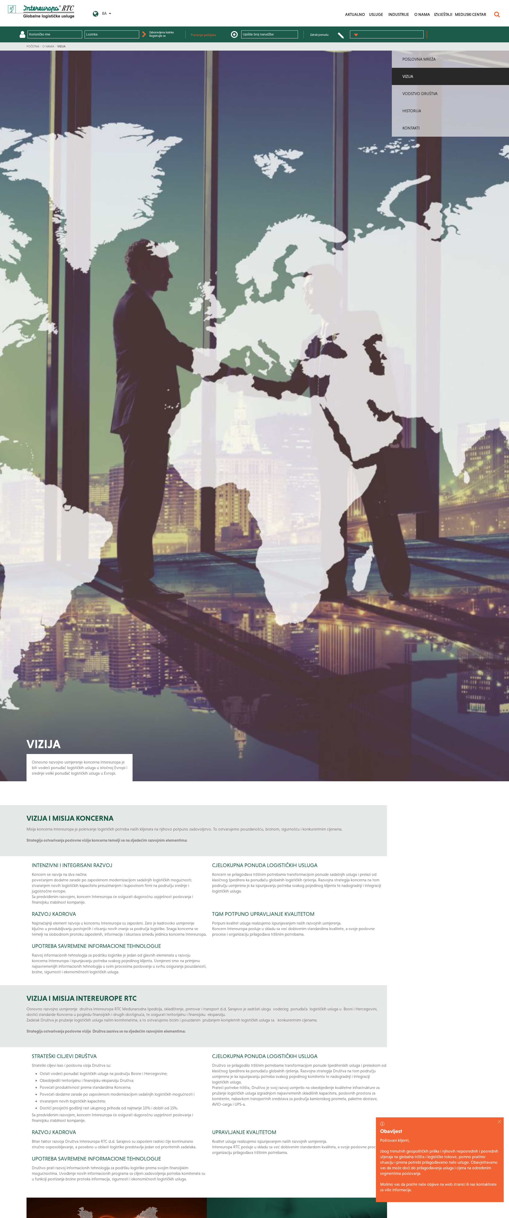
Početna (33, 46)
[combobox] (387, 34)
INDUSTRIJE (398, 14)
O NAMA (422, 14)
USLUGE (376, 14)
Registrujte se (157, 35)
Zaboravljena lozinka (161, 32)
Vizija (61, 46)
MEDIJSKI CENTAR (470, 14)
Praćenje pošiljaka (203, 35)
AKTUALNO (355, 14)
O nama (48, 46)
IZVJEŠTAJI (443, 14)
